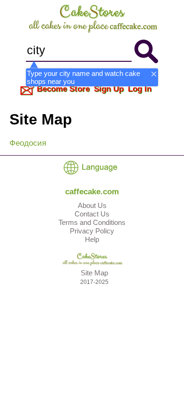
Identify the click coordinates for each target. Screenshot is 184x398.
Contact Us (92, 214)
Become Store (63, 88)
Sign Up (109, 88)
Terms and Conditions (92, 222)
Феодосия (27, 143)
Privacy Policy (92, 231)
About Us (92, 205)
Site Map (94, 273)
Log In (139, 88)
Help (92, 239)
